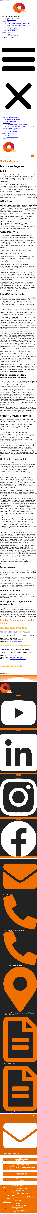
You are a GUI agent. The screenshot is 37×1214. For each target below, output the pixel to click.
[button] (18, 77)
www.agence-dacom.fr (18, 641)
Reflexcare (6, 22)
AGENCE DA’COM (6, 632)
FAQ (8, 34)
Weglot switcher (8, 37)
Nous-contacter (12, 36)
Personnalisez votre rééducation (18, 23)
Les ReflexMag (12, 30)
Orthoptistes (11, 20)
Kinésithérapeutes (13, 18)
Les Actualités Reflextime (11, 27)
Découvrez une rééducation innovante (20, 25)
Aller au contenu (4, 0)
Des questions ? (8, 32)
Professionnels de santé (11, 16)
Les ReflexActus (12, 29)
